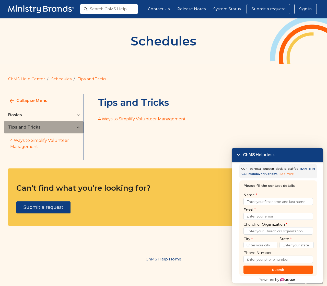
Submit (278, 269)
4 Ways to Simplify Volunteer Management (39, 143)
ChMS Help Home (163, 259)
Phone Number (257, 252)
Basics (15, 114)
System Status (227, 8)
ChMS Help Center (26, 78)
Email (249, 210)
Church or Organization (265, 224)
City (248, 239)
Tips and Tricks (92, 78)
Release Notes (191, 8)
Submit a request (268, 8)
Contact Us (159, 8)
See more (287, 174)
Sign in (305, 8)
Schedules (61, 78)
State (285, 239)
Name (250, 195)
